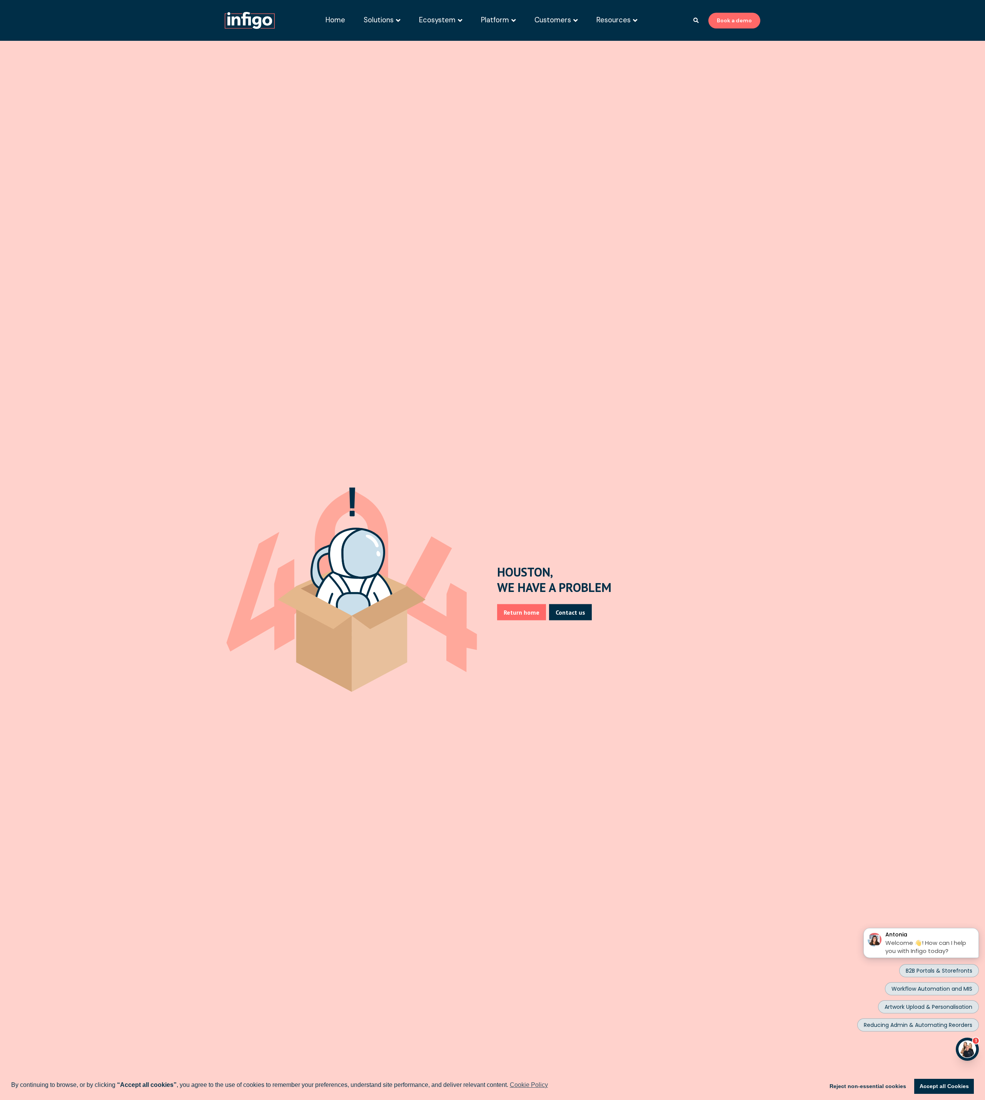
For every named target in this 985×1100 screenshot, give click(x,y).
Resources (613, 20)
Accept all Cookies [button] (944, 1086)
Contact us (570, 612)
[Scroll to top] (921, 1070)
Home (335, 20)
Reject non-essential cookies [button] (868, 1086)
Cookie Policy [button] (529, 1085)
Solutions (379, 20)
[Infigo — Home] (250, 20)
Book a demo (734, 20)
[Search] (696, 20)
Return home (521, 612)
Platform (495, 20)
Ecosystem (437, 20)
